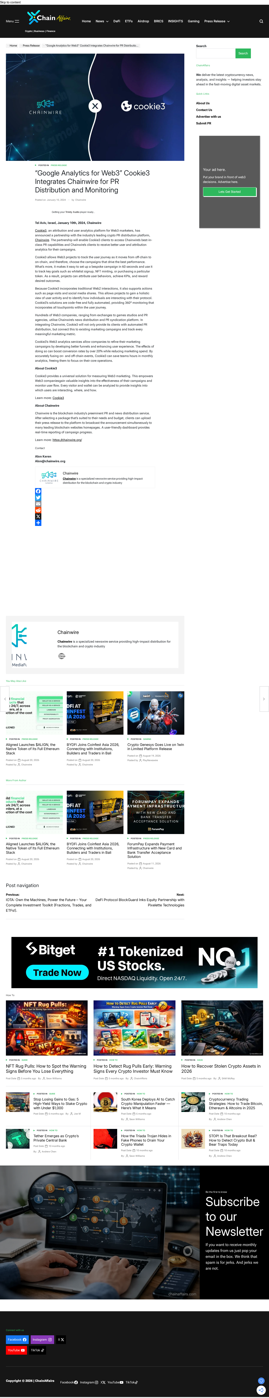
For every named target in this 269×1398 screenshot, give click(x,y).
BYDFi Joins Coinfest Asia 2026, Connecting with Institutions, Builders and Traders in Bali (93, 749)
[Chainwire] (33, 645)
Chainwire (80, 200)
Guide (25, 1060)
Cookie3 (40, 230)
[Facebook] (95, 491)
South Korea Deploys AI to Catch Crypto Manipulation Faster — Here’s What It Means (148, 1103)
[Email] (95, 504)
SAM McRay (228, 1078)
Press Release (214, 21)
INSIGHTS (175, 21)
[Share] (95, 523)
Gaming (193, 21)
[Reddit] (95, 510)
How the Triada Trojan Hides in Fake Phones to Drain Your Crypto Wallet (146, 1140)
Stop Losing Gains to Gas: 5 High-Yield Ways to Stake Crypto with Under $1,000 (60, 1103)
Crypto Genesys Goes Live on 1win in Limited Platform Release (155, 747)
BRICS (158, 21)
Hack (200, 1060)
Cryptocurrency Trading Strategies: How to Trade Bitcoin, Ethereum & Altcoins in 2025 (236, 1103)
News (100, 21)
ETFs (129, 21)
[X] (95, 516)
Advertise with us (208, 116)
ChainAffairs (140, 1078)
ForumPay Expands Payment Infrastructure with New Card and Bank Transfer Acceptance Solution (154, 850)
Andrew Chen (224, 1119)
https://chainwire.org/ (67, 440)
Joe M (77, 1113)
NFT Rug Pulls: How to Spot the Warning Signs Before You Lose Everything (46, 1068)
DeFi (116, 21)
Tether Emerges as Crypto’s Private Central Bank (56, 1138)
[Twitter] (95, 497)
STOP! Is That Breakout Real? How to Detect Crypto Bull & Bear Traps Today (233, 1140)
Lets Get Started (230, 192)
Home (86, 21)
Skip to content (10, 2)
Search (201, 46)
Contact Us (204, 110)
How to (113, 1060)
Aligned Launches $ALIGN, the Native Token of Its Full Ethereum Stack (32, 749)
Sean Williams (54, 1078)
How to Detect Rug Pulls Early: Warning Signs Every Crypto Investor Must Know (133, 1068)
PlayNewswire (150, 760)
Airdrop (143, 21)
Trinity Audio (72, 212)
